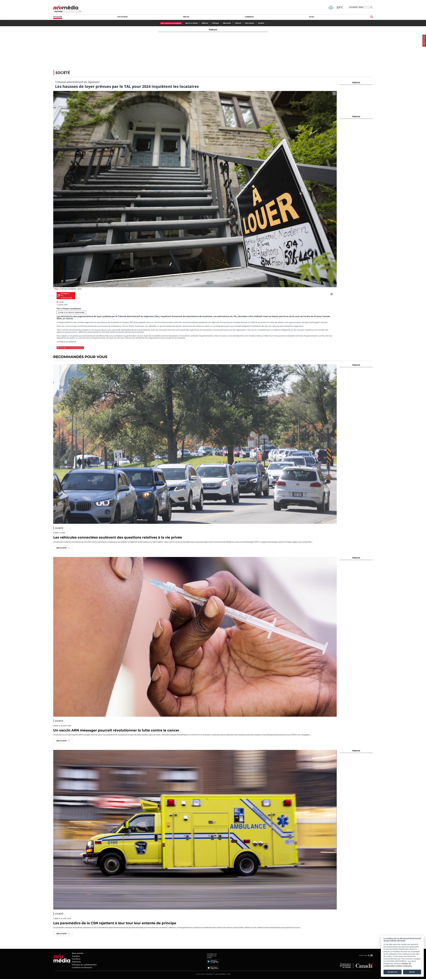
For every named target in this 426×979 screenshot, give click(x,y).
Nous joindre (77, 953)
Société (261, 23)
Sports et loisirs (191, 23)
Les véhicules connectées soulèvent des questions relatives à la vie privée (117, 537)
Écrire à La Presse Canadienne (71, 312)
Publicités (76, 962)
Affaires (205, 23)
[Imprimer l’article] (331, 294)
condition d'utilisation (403, 966)
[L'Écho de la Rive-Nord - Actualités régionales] (65, 8)
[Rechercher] (371, 17)
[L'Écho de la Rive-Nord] (61, 961)
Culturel (238, 23)
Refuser (412, 972)
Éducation (227, 23)
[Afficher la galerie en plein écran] (334, 93)
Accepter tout (392, 972)
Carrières (76, 959)
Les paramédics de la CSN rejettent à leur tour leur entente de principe (114, 923)
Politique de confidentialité (84, 964)
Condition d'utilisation (82, 967)
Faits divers (249, 23)
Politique (215, 23)
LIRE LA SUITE (61, 548)
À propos (76, 956)
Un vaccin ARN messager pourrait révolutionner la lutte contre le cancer (116, 730)
